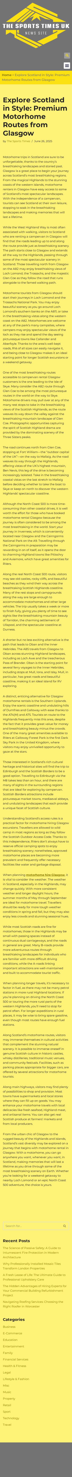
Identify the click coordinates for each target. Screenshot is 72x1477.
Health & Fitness (14, 1366)
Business (9, 1327)
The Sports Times (18, 141)
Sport (7, 1411)
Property (9, 1398)
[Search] (64, 1226)
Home (7, 75)
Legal (7, 1372)
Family (8, 1353)
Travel (7, 1424)
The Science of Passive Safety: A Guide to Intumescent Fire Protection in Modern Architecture (32, 1252)
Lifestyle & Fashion (16, 1379)
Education (10, 1340)
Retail (7, 1405)
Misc (6, 1385)
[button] (67, 56)
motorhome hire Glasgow (45, 875)
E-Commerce (12, 1333)
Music (7, 1392)
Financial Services (15, 1359)
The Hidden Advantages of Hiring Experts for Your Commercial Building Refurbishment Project (35, 1290)
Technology (11, 1418)
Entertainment (13, 1346)
